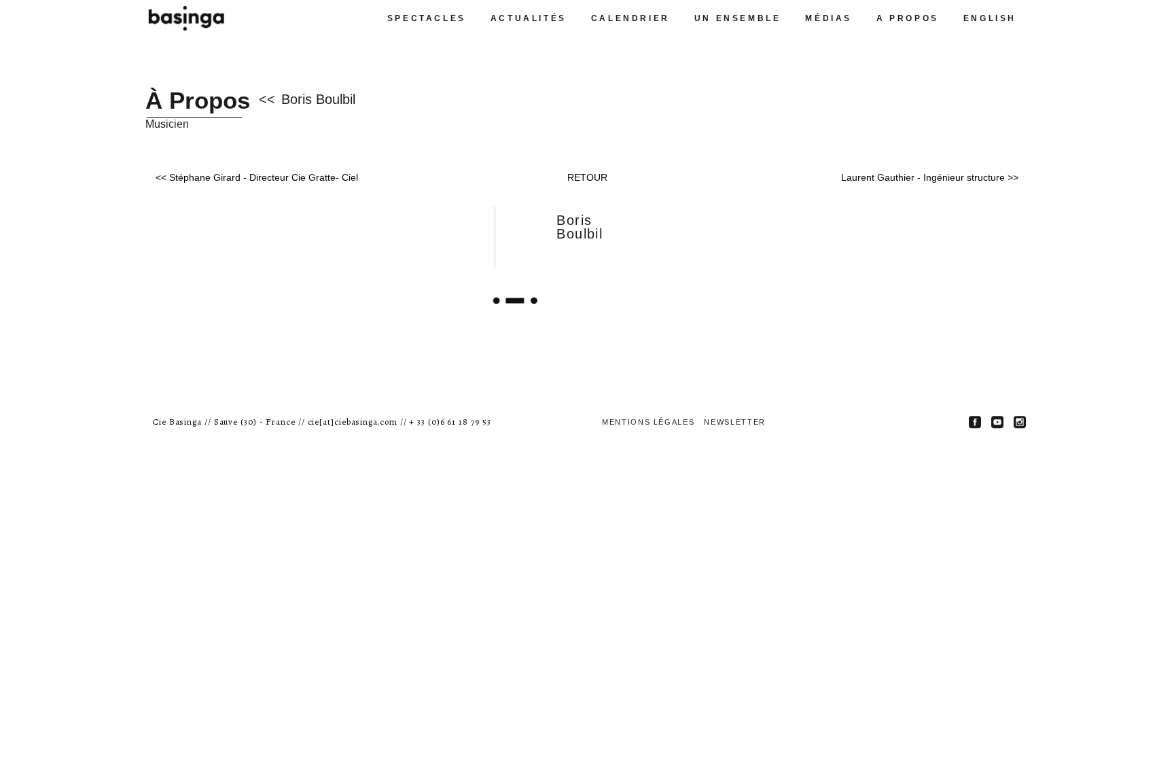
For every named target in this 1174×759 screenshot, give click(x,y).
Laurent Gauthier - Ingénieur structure (923, 177)
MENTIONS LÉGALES (648, 422)
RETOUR (587, 177)
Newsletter (735, 422)
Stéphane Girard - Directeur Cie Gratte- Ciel (263, 177)
